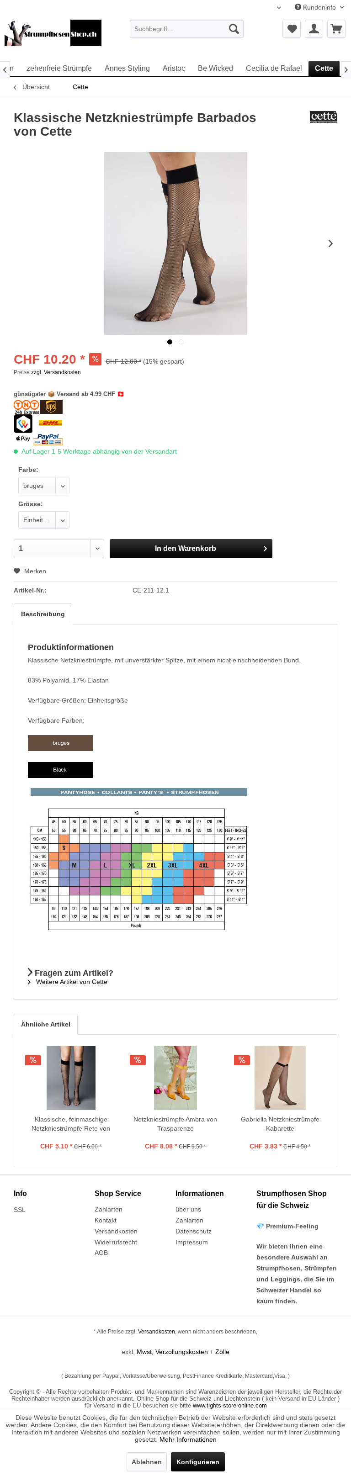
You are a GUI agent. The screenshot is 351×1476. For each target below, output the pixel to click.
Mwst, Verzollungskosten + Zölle (183, 1351)
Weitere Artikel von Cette (70, 981)
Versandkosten (116, 1231)
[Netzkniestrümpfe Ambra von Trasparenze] (175, 1078)
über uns (188, 1209)
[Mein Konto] (314, 29)
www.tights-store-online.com (230, 1405)
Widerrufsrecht (116, 1242)
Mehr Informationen (188, 1439)
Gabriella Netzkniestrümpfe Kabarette (280, 1124)
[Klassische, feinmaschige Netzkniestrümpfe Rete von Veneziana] (71, 1078)
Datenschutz (194, 1231)
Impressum (192, 1242)
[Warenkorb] (336, 29)
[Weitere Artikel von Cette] (323, 127)
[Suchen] (234, 29)
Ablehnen (147, 1461)
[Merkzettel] (291, 29)
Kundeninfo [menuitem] (319, 7)
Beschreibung (43, 614)
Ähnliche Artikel (45, 1024)
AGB (101, 1252)
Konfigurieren (197, 1461)
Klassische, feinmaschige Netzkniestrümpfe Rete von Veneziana (71, 1124)
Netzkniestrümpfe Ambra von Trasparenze (175, 1124)
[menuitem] (187, 29)
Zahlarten (108, 1209)
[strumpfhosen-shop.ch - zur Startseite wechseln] (53, 38)
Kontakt (106, 1220)
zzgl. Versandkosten (56, 372)
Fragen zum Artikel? (72, 973)
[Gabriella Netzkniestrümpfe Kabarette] (279, 1078)
